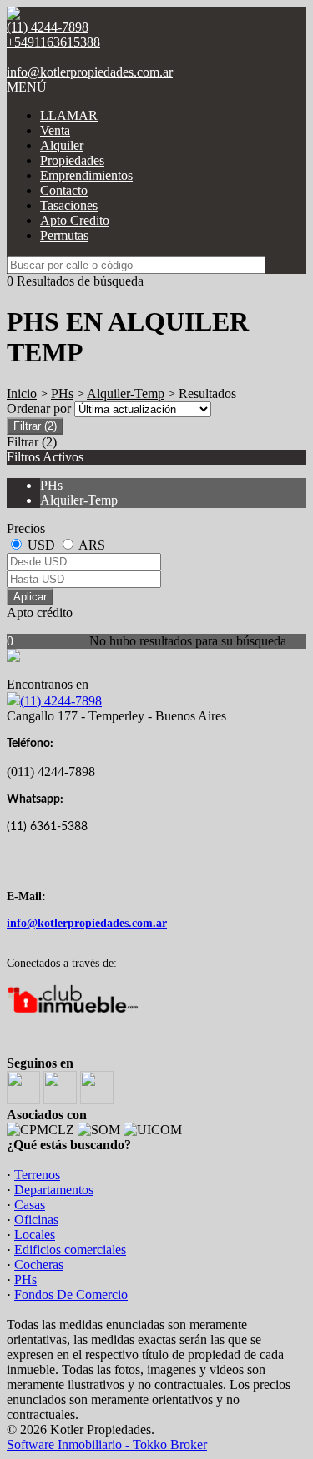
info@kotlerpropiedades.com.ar (90, 72)
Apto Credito (74, 220)
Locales (34, 1234)
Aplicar (30, 596)
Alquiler (61, 145)
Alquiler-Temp (125, 393)
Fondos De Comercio (71, 1294)
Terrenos (37, 1175)
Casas (29, 1205)
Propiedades (72, 160)
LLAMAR (69, 115)
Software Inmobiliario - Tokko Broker (107, 1444)
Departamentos (53, 1190)
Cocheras (38, 1264)
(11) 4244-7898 (61, 701)
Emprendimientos (86, 175)
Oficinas (36, 1220)
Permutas (64, 235)
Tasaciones (69, 205)
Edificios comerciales (70, 1249)
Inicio (22, 393)
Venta (55, 130)
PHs (62, 393)
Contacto (64, 190)
